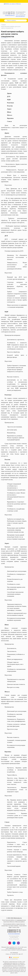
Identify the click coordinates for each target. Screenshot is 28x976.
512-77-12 (9, 12)
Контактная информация (14, 933)
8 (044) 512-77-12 (14, 930)
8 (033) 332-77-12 (14, 932)
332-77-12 (9, 14)
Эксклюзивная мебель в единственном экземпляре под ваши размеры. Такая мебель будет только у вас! (14, 925)
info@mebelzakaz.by (10, 15)
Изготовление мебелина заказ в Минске (20, 12)
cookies (21, 971)
